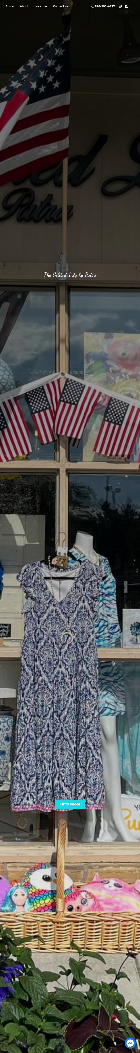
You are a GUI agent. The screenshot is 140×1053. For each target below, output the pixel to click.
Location (41, 6)
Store (10, 6)
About (24, 6)
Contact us (60, 6)
